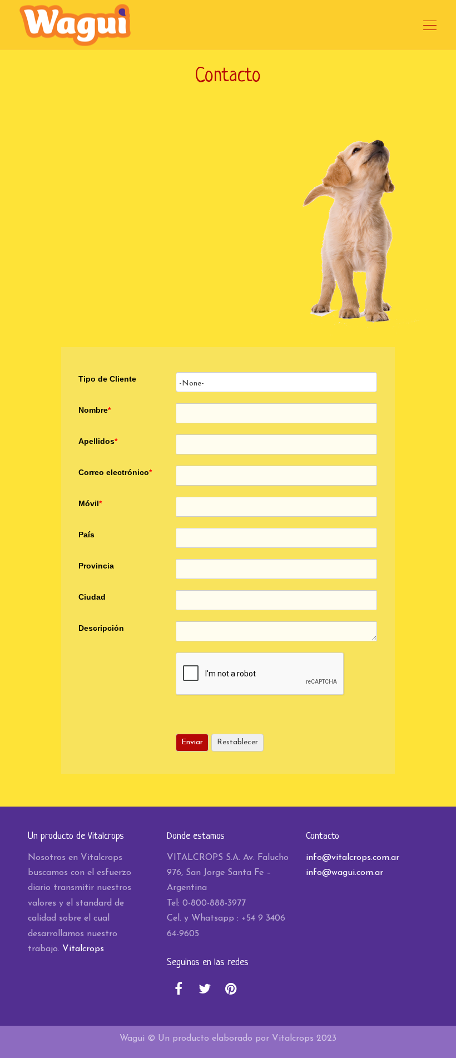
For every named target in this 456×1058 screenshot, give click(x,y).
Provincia (96, 565)
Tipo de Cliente (107, 378)
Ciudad (92, 596)
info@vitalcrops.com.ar (352, 857)
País (86, 534)
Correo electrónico (115, 472)
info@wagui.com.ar (344, 872)
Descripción (101, 628)
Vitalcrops (83, 949)
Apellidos (97, 441)
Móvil (90, 503)
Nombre (94, 410)
